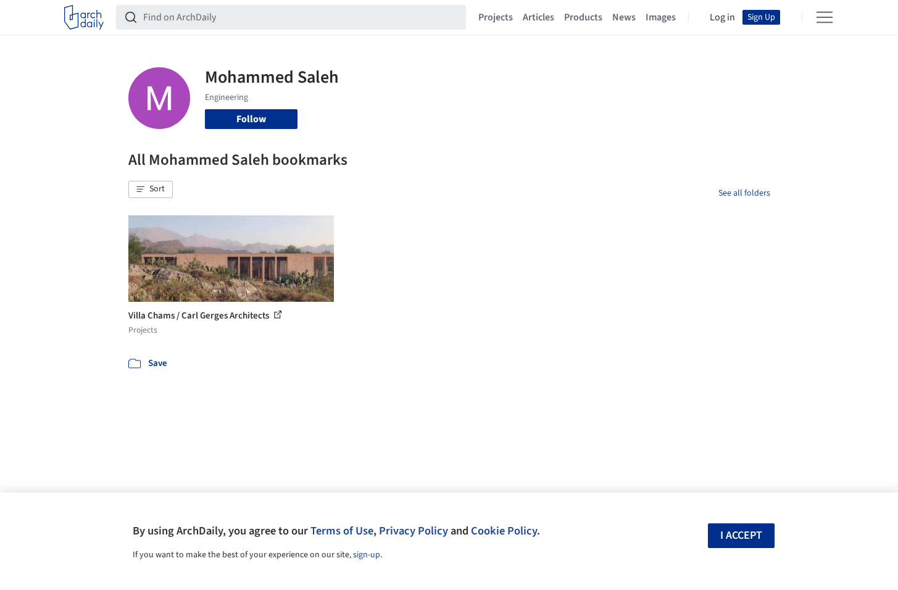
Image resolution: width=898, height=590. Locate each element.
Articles (538, 17)
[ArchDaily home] (84, 17)
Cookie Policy (504, 531)
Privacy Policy (413, 531)
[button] (150, 189)
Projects (495, 17)
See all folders (744, 193)
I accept (741, 535)
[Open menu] (824, 17)
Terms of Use (341, 531)
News (624, 17)
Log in (722, 17)
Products (583, 17)
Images (661, 17)
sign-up (366, 555)
